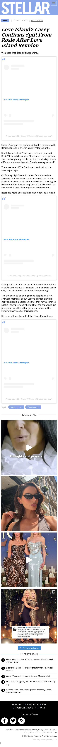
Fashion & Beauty (26, 707)
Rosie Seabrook (33, 407)
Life (44, 704)
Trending (17, 704)
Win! (42, 707)
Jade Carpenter (37, 20)
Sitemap (39, 732)
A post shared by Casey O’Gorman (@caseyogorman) (29, 136)
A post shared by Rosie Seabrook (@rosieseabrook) (29, 276)
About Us (9, 729)
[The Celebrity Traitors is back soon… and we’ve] (29, 447)
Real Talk (32, 704)
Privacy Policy (37, 729)
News (5, 20)
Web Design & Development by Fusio (45, 740)
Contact (18, 729)
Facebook (4, 720)
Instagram (21, 720)
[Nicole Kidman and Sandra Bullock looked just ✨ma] (29, 560)
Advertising (26, 729)
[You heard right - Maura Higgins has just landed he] (29, 503)
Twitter (13, 720)
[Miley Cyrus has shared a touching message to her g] (29, 616)
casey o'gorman (16, 407)
